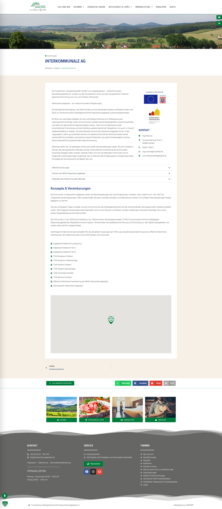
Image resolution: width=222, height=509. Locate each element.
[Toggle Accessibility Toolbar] (5, 496)
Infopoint (56, 68)
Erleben (78, 7)
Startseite (48, 68)
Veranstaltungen (96, 7)
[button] (111, 320)
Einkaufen (161, 7)
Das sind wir (64, 7)
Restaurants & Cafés (119, 7)
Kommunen (52, 56)
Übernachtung (142, 7)
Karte (173, 7)
